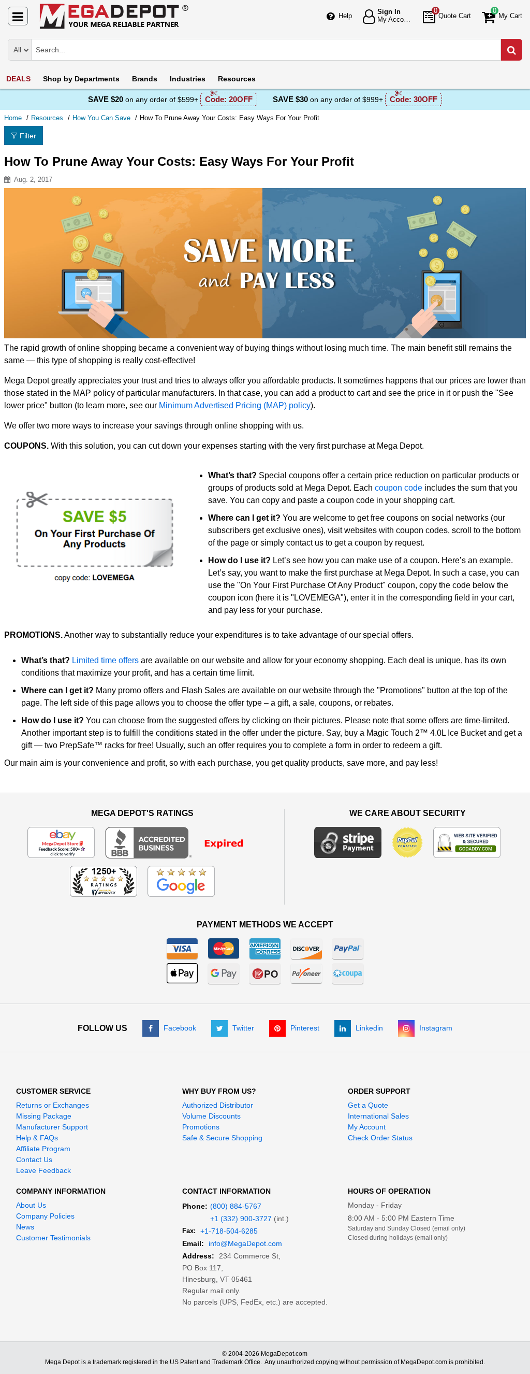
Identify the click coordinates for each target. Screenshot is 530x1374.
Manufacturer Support (52, 1127)
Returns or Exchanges (52, 1105)
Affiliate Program (43, 1148)
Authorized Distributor (217, 1105)
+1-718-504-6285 (229, 1231)
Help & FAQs (37, 1138)
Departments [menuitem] (81, 79)
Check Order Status (380, 1138)
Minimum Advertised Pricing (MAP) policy (235, 405)
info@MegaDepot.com (245, 1243)
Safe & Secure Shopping (222, 1138)
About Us (31, 1205)
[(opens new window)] (181, 842)
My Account (367, 1127)
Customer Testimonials (53, 1238)
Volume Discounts (211, 1116)
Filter (28, 136)
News (25, 1227)
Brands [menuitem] (144, 79)
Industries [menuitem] (187, 79)
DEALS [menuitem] (18, 79)
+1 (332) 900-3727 (241, 1218)
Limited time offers (105, 660)
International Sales (378, 1116)
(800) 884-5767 (235, 1206)
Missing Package (43, 1116)
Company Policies (45, 1216)
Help (345, 16)
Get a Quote (368, 1105)
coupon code (398, 487)
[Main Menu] (18, 16)
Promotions (200, 1127)
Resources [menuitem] (237, 79)
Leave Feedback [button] (43, 1170)
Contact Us (34, 1159)
